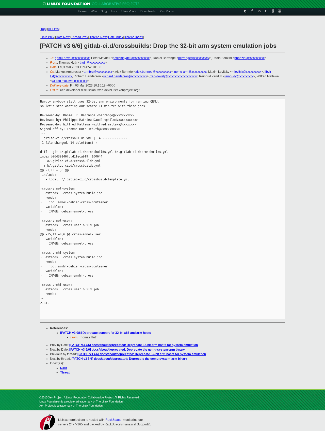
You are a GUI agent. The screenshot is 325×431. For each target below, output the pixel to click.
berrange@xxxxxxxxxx (193, 58)
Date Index (115, 37)
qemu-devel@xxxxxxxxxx (72, 58)
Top (43, 29)
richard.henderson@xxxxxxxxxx (125, 76)
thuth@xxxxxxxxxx (92, 62)
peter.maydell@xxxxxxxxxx (131, 58)
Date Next (63, 37)
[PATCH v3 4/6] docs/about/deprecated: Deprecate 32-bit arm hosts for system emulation (133, 345)
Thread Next (98, 37)
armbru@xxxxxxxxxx (98, 72)
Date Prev (47, 37)
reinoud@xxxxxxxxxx (238, 76)
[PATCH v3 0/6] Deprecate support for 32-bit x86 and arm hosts (105, 333)
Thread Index (134, 37)
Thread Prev (79, 37)
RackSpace (113, 420)
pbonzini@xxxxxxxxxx (249, 58)
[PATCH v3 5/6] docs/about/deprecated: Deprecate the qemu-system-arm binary (127, 349)
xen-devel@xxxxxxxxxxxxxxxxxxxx (174, 76)
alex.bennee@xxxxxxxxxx (153, 72)
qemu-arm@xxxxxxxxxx (190, 72)
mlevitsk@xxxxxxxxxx (246, 72)
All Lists (53, 29)
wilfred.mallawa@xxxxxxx (69, 81)
